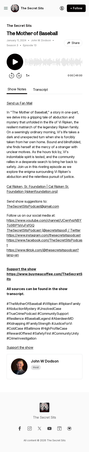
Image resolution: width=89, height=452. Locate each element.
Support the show (20, 347)
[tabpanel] (44, 227)
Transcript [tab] (40, 89)
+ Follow (76, 8)
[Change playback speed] (28, 75)
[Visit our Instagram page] (30, 428)
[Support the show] (61, 8)
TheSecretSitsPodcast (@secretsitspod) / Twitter (44, 230)
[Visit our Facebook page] (20, 428)
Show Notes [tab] (16, 89)
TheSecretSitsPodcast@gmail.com (33, 206)
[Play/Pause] (15, 62)
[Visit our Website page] (59, 428)
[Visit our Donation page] (69, 428)
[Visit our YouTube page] (49, 428)
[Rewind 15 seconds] (11, 75)
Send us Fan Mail (19, 103)
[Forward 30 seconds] (19, 75)
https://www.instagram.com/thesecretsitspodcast (44, 235)
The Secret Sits (32, 8)
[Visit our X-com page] (39, 428)
